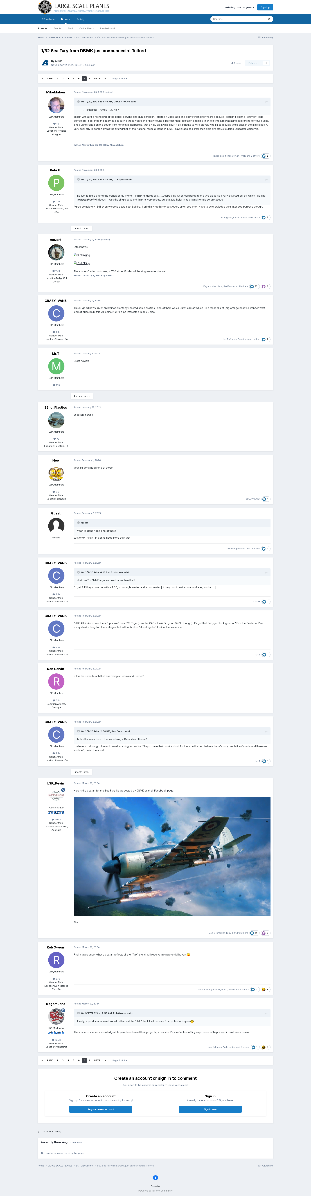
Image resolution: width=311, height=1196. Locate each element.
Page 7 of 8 (119, 78)
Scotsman (117, 572)
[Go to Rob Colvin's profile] (56, 681)
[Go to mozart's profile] (56, 252)
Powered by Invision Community (155, 1190)
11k (57, 123)
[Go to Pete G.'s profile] (56, 183)
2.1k (57, 700)
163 (57, 385)
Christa (256, 217)
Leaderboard (107, 28)
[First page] (42, 78)
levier (216, 155)
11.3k (57, 270)
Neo (55, 460)
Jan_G (212, 933)
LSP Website (48, 19)
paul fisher (225, 155)
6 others (244, 989)
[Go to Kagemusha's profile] (56, 1016)
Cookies (156, 1186)
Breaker (221, 933)
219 (57, 201)
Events (57, 28)
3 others (245, 1047)
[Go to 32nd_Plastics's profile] (56, 420)
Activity (80, 19)
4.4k (57, 332)
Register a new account (101, 1109)
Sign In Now (210, 1109)
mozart (55, 240)
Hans (219, 286)
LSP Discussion (86, 64)
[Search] (269, 19)
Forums (42, 28)
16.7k (57, 1039)
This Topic (255, 19)
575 (57, 978)
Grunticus (243, 339)
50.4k (57, 819)
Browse (65, 19)
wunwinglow (234, 548)
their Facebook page (160, 790)
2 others (255, 155)
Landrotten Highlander (208, 989)
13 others (243, 933)
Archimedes (229, 1047)
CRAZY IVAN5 (122, 101)
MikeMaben (55, 92)
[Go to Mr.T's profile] (56, 366)
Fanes (232, 989)
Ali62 (58, 60)
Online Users (86, 28)
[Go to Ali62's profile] (45, 63)
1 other (256, 339)
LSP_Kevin (55, 783)
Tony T (229, 933)
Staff (70, 28)
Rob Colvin (55, 669)
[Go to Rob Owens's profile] (56, 960)
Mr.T (226, 339)
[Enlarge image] (82, 254)
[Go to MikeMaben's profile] (56, 105)
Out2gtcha (120, 179)
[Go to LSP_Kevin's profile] (56, 796)
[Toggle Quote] (78, 101)
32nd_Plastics (55, 407)
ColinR (256, 601)
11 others (243, 286)
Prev (50, 78)
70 (57, 438)
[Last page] (105, 78)
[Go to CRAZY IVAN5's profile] (56, 313)
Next (97, 78)
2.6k (57, 491)
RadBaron (229, 286)
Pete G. (55, 170)
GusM (224, 989)
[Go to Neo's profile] (56, 473)
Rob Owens (56, 947)
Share (237, 63)
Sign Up (265, 7)
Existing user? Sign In (239, 7)
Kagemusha (209, 286)
